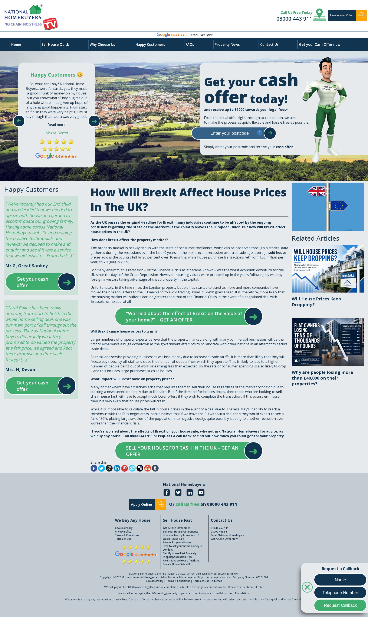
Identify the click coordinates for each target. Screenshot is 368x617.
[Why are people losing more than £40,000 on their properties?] (328, 320)
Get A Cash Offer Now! (176, 528)
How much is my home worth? (181, 535)
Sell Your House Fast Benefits (180, 531)
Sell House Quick (55, 44)
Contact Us (269, 44)
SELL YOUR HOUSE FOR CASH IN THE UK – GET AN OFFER (184, 450)
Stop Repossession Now (177, 557)
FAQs (189, 44)
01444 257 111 (220, 528)
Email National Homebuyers (227, 535)
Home (16, 44)
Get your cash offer (36, 282)
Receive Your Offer (341, 15)
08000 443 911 (294, 18)
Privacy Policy (123, 531)
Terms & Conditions (127, 535)
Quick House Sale (173, 539)
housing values (187, 274)
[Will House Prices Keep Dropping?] (328, 247)
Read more (57, 124)
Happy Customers (150, 44)
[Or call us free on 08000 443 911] (203, 509)
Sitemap (217, 581)
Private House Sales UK (177, 564)
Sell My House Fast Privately (179, 553)
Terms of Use (123, 539)
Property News (227, 44)
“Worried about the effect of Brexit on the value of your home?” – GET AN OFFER (184, 316)
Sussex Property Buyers (177, 542)
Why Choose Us (102, 44)
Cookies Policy (123, 528)
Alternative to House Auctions (181, 560)
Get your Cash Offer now (319, 44)
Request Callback (340, 605)
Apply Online (141, 504)
